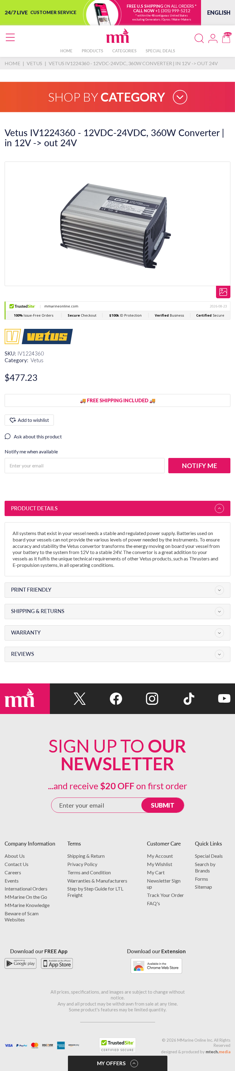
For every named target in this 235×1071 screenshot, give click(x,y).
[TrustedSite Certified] (117, 1045)
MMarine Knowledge (27, 905)
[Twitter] (68, 698)
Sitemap (203, 887)
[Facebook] (104, 698)
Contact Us (16, 864)
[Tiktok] (176, 698)
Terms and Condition (89, 872)
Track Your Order (165, 895)
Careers (13, 872)
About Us (15, 856)
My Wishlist (159, 864)
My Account (160, 856)
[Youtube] (212, 698)
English (218, 12)
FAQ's (153, 903)
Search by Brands (205, 867)
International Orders (26, 888)
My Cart (156, 872)
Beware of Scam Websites (22, 916)
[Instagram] (140, 698)
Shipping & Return (86, 856)
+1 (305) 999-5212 (172, 10)
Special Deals (209, 856)
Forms (201, 879)
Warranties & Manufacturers (97, 880)
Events (12, 880)
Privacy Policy (82, 864)
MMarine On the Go (26, 897)
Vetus (37, 360)
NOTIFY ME (199, 465)
